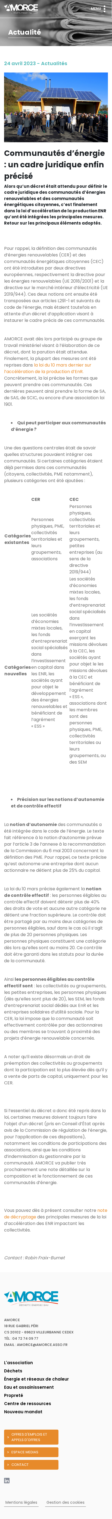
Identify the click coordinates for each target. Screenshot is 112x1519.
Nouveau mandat (23, 1412)
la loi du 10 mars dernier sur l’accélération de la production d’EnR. (47, 368)
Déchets (13, 1371)
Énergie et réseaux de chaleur (36, 1379)
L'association (18, 1363)
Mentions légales (21, 1502)
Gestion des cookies (65, 1502)
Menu (96, 8)
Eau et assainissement (29, 1387)
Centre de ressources (27, 1403)
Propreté (13, 1395)
